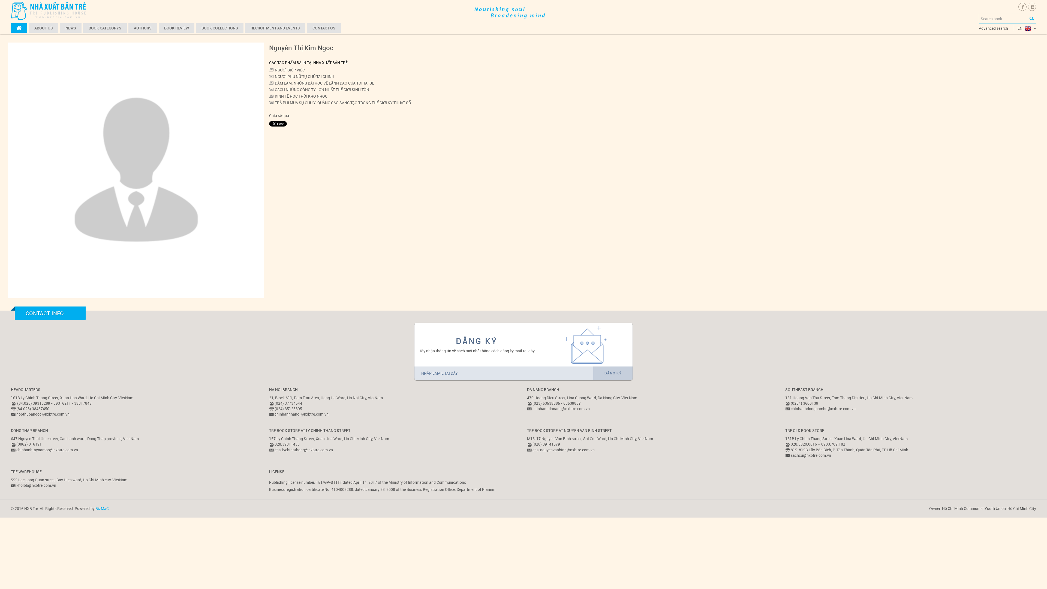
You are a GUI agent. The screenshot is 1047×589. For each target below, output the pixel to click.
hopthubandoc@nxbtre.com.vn (43, 414)
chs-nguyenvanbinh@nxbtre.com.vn (563, 449)
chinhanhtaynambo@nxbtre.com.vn (47, 449)
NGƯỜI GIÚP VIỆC (290, 70)
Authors (143, 28)
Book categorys (105, 28)
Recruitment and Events (275, 28)
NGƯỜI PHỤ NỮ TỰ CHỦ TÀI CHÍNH (304, 76)
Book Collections (219, 28)
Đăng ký (613, 373)
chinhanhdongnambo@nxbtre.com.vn (823, 408)
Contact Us (323, 28)
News (70, 28)
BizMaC (102, 508)
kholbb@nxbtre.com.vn (36, 485)
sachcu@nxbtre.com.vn (811, 455)
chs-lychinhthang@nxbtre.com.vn (304, 449)
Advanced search (993, 28)
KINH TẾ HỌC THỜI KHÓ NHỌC (301, 96)
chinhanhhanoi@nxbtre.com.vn (302, 414)
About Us (43, 28)
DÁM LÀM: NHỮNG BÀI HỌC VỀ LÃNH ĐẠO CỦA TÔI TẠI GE (324, 83)
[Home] (19, 28)
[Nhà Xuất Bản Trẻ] (49, 10)
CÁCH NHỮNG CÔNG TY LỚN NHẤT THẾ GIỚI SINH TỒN (322, 89)
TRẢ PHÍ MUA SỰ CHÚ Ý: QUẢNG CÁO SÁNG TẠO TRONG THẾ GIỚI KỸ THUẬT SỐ (343, 102)
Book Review (176, 28)
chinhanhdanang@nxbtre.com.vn (561, 408)
